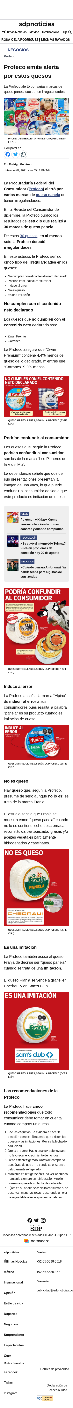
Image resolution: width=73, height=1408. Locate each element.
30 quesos (28, 236)
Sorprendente (14, 1334)
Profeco (9, 56)
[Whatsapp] (23, 154)
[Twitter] (15, 154)
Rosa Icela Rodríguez (19, 39)
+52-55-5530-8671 (49, 1272)
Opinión (9, 1293)
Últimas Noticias (15, 32)
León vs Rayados (55, 39)
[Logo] (36, 24)
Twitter (8, 1382)
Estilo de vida (13, 1303)
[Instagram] (43, 1220)
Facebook (10, 1372)
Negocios (11, 1324)
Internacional (51, 32)
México (34, 32)
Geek (7, 1355)
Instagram (10, 1393)
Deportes (10, 1313)
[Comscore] (36, 1240)
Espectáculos (14, 1345)
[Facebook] (8, 154)
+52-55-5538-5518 (49, 1261)
